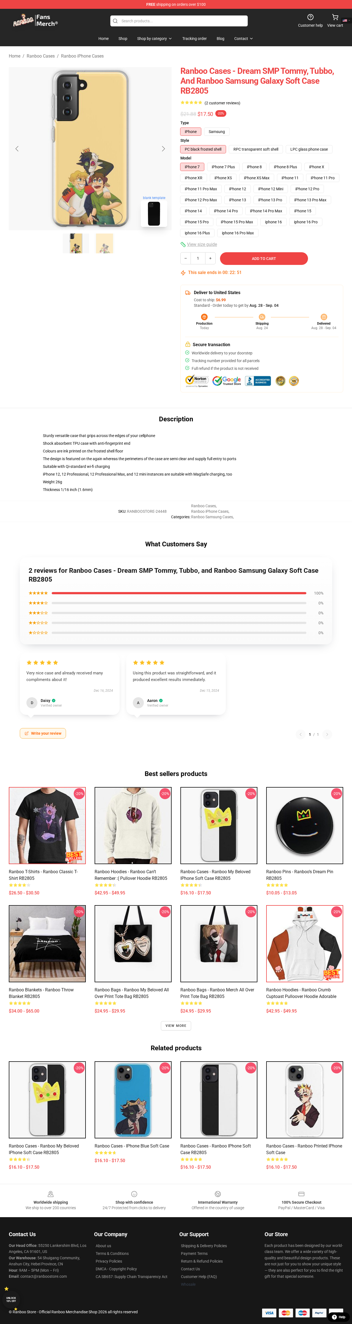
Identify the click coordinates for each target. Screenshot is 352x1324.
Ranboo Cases (41, 56)
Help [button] (342, 1317)
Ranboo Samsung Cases (212, 517)
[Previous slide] (17, 148)
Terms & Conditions (112, 1253)
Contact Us (190, 1269)
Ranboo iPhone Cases (82, 56)
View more (176, 1026)
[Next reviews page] (327, 734)
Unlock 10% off (11, 1300)
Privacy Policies (109, 1261)
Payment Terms (194, 1253)
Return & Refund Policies (202, 1261)
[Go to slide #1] (76, 243)
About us (103, 1246)
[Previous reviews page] (301, 734)
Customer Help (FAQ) (199, 1276)
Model (185, 158)
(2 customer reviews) (222, 103)
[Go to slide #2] (104, 243)
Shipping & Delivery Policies (204, 1246)
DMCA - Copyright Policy (116, 1269)
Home (14, 56)
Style (184, 140)
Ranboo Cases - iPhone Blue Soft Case (132, 1146)
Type (184, 123)
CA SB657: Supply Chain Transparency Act (131, 1276)
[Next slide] (163, 148)
